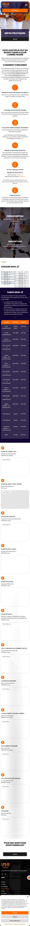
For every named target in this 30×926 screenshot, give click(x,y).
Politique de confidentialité (19, 924)
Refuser (15, 916)
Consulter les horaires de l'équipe (15, 110)
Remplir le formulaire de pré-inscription (15, 92)
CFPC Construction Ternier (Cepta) (14, 648)
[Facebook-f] (2, 874)
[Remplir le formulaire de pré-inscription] (15, 88)
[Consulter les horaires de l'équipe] (15, 105)
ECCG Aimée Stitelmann (9, 746)
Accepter (15, 912)
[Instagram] (5, 874)
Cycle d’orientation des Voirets (12, 713)
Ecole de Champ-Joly (8, 451)
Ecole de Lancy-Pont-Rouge (11, 484)
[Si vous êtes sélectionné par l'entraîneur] (15, 123)
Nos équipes (4, 886)
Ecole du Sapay (6, 614)
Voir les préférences (15, 920)
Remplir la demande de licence (15, 150)
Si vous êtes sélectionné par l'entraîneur (15, 128)
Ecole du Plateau (7, 582)
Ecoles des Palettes (8, 516)
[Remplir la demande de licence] (15, 145)
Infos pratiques (5, 888)
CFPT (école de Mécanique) (10, 778)
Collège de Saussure (8, 681)
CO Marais (5, 811)
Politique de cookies (9, 924)
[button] (28, 897)
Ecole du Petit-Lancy (8, 549)
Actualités (4, 893)
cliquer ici (19, 175)
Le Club (3, 884)
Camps (3, 891)
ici (21, 138)
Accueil (3, 882)
